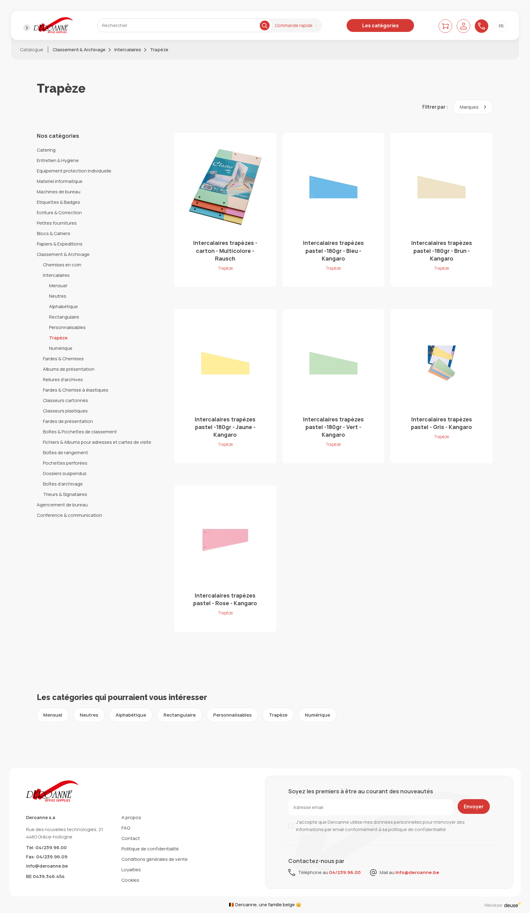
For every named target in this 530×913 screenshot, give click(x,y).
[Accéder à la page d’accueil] (53, 25)
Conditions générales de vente (154, 859)
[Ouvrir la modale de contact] (481, 26)
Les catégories (380, 25)
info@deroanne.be (47, 866)
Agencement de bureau (62, 504)
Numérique (60, 348)
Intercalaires (127, 50)
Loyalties (131, 869)
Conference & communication (69, 515)
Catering (46, 150)
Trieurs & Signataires (65, 494)
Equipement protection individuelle (74, 171)
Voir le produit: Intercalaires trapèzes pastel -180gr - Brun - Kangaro (441, 210)
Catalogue (31, 49)
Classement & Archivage (79, 50)
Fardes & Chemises (63, 358)
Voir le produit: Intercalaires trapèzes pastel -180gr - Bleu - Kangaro (333, 210)
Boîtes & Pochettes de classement (80, 431)
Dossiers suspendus (64, 473)
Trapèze (159, 50)
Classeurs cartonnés (65, 400)
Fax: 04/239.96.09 (46, 856)
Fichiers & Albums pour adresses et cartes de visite (97, 442)
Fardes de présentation (68, 421)
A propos (131, 817)
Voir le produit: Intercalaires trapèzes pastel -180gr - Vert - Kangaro (333, 386)
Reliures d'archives (63, 379)
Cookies (130, 880)
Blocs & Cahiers (53, 233)
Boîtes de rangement (65, 452)
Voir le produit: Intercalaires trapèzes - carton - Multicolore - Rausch (225, 210)
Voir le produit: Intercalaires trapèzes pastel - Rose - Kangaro (225, 559)
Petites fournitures (57, 223)
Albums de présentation (68, 369)
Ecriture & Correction (59, 212)
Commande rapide (294, 25)
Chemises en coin (62, 264)
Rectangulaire (64, 317)
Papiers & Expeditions (60, 244)
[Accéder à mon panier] (445, 26)
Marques (469, 107)
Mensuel (58, 285)
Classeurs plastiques (65, 411)
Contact (130, 838)
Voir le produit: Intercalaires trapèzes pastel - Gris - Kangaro (441, 386)
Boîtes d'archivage (63, 484)
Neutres (57, 296)
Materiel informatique (60, 181)
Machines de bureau (58, 191)
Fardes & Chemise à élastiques (75, 390)
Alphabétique (63, 306)
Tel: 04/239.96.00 (46, 847)
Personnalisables (67, 327)
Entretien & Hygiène (58, 160)
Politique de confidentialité (150, 848)
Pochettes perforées (65, 463)
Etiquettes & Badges (58, 202)
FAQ (125, 828)
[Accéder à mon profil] (463, 26)
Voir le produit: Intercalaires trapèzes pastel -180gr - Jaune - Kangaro (225, 386)
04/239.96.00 (345, 872)
